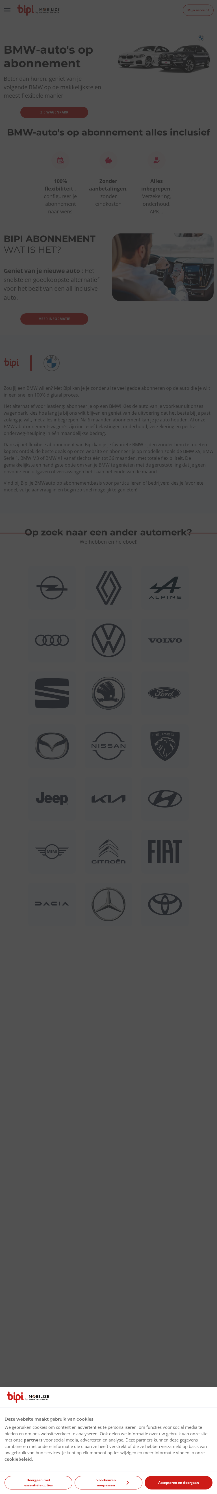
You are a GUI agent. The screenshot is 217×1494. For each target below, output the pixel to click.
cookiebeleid (18, 1459)
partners (33, 1440)
